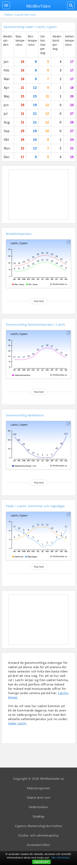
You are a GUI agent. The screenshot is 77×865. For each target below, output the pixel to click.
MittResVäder (38, 6)
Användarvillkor (38, 845)
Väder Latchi (17, 723)
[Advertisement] (38, 194)
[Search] (71, 5)
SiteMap (38, 816)
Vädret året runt (38, 797)
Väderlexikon (38, 807)
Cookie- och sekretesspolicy (38, 835)
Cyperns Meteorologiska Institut (38, 826)
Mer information (61, 857)
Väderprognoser (38, 788)
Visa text (39, 301)
